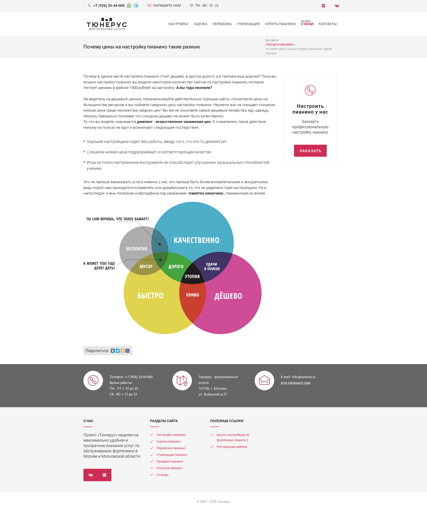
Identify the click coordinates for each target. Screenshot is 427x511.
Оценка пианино (169, 441)
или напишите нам (295, 383)
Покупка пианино (169, 468)
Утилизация (248, 24)
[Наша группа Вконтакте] (323, 6)
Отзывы (163, 475)
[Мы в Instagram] (104, 475)
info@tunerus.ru (304, 377)
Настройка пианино (171, 435)
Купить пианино (280, 24)
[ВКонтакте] (113, 351)
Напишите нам (167, 6)
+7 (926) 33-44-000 (109, 6)
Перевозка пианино (171, 448)
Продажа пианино (170, 461)
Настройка (178, 24)
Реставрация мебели (232, 447)
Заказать (310, 150)
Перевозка (222, 24)
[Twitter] (118, 351)
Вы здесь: (273, 40)
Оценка (200, 24)
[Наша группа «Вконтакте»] (90, 475)
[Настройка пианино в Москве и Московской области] (107, 24)
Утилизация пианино (172, 455)
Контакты (328, 24)
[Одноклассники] (123, 351)
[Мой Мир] (127, 351)
